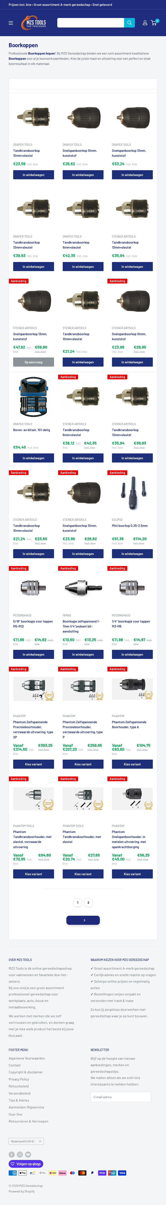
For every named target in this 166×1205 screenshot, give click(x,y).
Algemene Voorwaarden (27, 1058)
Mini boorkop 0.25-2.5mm (130, 525)
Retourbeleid (19, 1086)
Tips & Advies (19, 1100)
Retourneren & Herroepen (28, 1121)
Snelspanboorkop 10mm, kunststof (80, 153)
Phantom (19, 716)
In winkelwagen (33, 175)
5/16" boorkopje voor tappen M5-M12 (33, 623)
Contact (15, 1065)
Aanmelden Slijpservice (26, 1107)
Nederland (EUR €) (22, 1141)
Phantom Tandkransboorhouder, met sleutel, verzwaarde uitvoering (32, 839)
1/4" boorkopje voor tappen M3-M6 (131, 623)
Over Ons (15, 1114)
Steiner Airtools (124, 236)
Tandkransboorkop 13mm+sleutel (26, 244)
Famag (67, 615)
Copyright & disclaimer (26, 1072)
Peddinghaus (22, 615)
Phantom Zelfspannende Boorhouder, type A (129, 724)
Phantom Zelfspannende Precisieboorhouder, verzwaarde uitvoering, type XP (33, 729)
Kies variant (33, 764)
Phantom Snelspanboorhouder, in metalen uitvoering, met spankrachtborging (129, 839)
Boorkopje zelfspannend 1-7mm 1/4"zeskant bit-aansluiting (81, 626)
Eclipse (117, 519)
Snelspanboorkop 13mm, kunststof (129, 153)
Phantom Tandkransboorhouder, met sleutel (82, 837)
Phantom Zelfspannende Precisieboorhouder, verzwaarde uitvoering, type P (83, 729)
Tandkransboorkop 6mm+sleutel (76, 244)
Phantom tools (23, 826)
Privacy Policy (19, 1079)
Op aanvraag (33, 362)
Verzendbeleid (19, 1093)
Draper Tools (22, 144)
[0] (153, 22)
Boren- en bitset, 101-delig (31, 430)
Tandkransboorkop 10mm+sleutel (26, 153)
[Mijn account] (145, 22)
